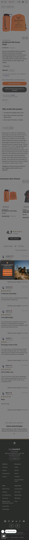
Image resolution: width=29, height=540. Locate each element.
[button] (7, 270)
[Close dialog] (0, 261)
